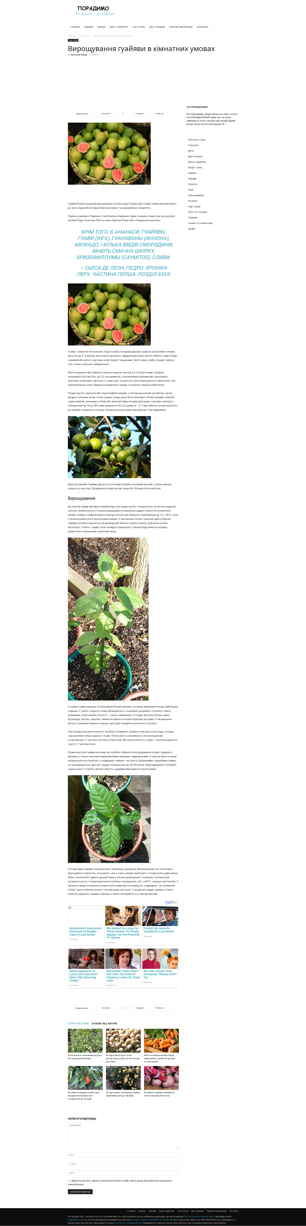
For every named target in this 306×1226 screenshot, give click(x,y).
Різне (191, 189)
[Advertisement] (180, 11)
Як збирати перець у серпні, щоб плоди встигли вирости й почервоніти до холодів (83, 1095)
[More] (170, 113)
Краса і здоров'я (197, 161)
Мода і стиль (195, 167)
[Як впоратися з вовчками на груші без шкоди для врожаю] (85, 1041)
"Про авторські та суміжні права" (199, 1216)
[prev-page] (120, 1105)
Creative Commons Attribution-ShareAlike (150, 1219)
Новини (88, 27)
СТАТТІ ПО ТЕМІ (78, 1023)
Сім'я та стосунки (197, 211)
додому (71, 35)
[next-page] (125, 1105)
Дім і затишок (157, 27)
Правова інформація (181, 27)
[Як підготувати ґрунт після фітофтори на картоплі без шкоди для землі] (123, 1041)
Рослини (192, 200)
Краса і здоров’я (119, 27)
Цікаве (191, 228)
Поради (101, 27)
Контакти (202, 27)
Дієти (191, 150)
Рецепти (192, 184)
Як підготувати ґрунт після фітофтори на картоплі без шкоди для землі (122, 1058)
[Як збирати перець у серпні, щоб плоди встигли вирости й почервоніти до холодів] (85, 1078)
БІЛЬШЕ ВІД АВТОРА (104, 1023)
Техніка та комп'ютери (200, 223)
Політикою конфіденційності (128, 1223)
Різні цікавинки (196, 195)
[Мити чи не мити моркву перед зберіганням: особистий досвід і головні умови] (161, 1041)
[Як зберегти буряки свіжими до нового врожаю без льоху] (161, 1078)
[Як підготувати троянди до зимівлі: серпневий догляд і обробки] (123, 1078)
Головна (75, 27)
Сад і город (138, 27)
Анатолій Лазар (79, 54)
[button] (234, 27)
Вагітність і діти (196, 139)
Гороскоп (193, 145)
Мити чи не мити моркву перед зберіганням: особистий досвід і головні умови (159, 1058)
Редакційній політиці (77, 1219)
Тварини (192, 217)
